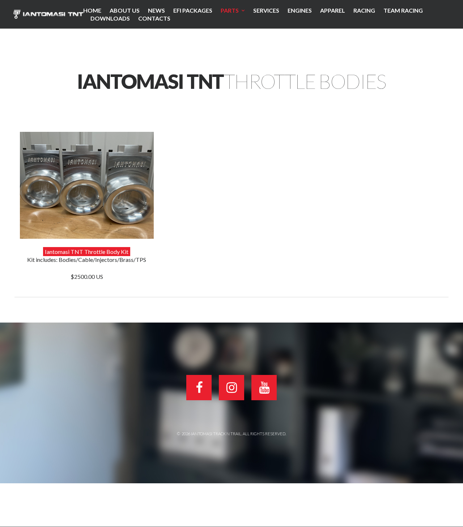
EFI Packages (192, 10)
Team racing (403, 10)
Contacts (154, 18)
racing (364, 10)
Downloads (110, 18)
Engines (300, 10)
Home (92, 10)
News (156, 10)
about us (125, 10)
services (266, 10)
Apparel (332, 10)
